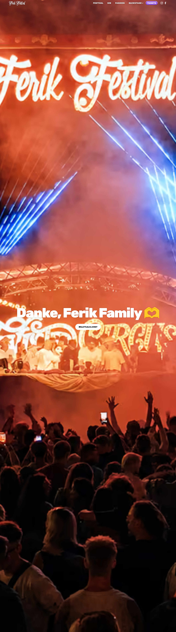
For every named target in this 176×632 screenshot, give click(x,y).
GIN (109, 3)
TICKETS (151, 3)
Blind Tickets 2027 (88, 327)
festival (98, 3)
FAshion (120, 3)
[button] (136, 3)
